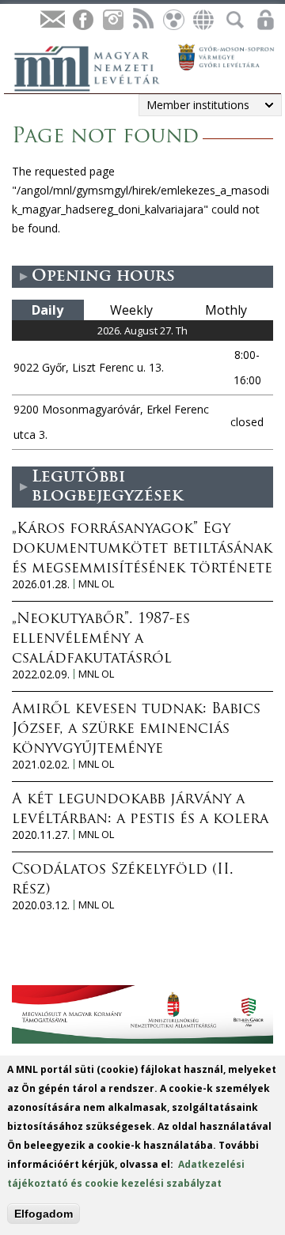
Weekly (131, 310)
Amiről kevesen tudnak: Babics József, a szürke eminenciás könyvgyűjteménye (136, 730)
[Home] (95, 66)
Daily (47, 310)
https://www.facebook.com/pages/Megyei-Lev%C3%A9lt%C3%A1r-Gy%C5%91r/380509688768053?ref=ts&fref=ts (82, 20)
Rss (142, 20)
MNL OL (96, 584)
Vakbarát (172, 20)
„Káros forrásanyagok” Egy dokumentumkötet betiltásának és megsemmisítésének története (142, 549)
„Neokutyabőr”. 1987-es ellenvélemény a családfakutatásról (101, 640)
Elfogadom (43, 1213)
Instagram (112, 20)
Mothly (226, 310)
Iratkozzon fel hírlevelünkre (52, 20)
